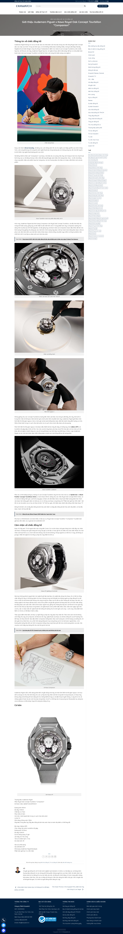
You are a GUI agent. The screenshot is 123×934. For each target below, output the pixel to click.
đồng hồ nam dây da (94, 210)
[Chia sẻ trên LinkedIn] (55, 856)
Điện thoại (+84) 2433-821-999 (23, 917)
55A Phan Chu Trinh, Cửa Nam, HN (49, 909)
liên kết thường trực (67, 862)
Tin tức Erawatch (93, 134)
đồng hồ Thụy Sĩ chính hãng (95, 226)
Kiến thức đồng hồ (56, 19)
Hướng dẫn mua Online (94, 923)
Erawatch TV (92, 76)
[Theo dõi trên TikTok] (91, 1)
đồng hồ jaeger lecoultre (95, 198)
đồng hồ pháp (92, 218)
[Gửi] (84, 6)
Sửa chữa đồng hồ (70, 12)
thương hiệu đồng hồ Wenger (96, 162)
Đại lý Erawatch (93, 64)
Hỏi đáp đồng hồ (93, 82)
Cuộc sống (91, 58)
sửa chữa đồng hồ (93, 109)
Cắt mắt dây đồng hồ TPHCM (71, 912)
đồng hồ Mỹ (91, 208)
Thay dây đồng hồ (93, 115)
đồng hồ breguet (93, 180)
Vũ (69, 31)
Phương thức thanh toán (94, 918)
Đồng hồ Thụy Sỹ (41, 12)
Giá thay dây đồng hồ (69, 918)
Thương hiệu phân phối (95, 127)
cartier (104, 157)
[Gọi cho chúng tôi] (94, 1)
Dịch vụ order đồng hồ (80, 1)
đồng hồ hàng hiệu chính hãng (96, 195)
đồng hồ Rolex (92, 220)
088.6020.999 (23, 920)
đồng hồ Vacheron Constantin (96, 236)
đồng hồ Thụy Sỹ (93, 228)
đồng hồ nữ (103, 210)
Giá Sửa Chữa (83, 12)
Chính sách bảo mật (93, 912)
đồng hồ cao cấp (93, 182)
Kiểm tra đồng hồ (93, 88)
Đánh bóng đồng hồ (94, 67)
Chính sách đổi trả (92, 915)
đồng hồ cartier (102, 182)
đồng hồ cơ (91, 185)
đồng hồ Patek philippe (94, 215)
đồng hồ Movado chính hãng (96, 205)
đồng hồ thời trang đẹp (94, 223)
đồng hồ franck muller (102, 188)
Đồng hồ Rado (99, 172)
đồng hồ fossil (92, 188)
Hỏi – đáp (91, 79)
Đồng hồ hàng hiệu (102, 170)
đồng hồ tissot (92, 233)
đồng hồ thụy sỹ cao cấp (95, 231)
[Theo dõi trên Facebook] (88, 1)
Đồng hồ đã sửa (93, 70)
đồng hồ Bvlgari (102, 180)
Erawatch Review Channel (96, 73)
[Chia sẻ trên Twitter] (46, 856)
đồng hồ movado (93, 203)
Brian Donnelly (29, 148)
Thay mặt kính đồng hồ (95, 118)
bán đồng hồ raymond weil (95, 157)
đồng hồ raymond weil (102, 218)
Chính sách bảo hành (93, 909)
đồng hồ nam (99, 208)
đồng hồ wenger (93, 238)
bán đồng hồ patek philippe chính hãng (98, 155)
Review (90, 100)
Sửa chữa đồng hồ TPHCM (96, 112)
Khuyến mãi (91, 85)
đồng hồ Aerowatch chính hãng (96, 177)
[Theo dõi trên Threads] (92, 1)
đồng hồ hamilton (93, 190)
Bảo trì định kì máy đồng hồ (96, 49)
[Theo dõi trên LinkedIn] (96, 1)
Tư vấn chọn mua (93, 140)
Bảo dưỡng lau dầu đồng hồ (96, 46)
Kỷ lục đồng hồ (92, 97)
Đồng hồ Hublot (92, 170)
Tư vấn (90, 137)
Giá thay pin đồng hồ (69, 906)
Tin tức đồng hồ (68, 19)
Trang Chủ (22, 12)
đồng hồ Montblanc (93, 200)
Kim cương (91, 94)
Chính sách (91, 55)
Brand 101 (91, 52)
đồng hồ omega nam (94, 213)
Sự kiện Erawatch (93, 106)
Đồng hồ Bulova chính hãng (95, 167)
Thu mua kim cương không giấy (72, 923)
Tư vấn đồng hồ (93, 143)
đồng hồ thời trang (101, 220)
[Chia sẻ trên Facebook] (43, 856)
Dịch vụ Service (92, 61)
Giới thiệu (31, 12)
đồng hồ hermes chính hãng (95, 193)
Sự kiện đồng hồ (93, 103)
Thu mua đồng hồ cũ (96, 12)
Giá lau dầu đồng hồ (69, 915)
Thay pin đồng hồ (93, 121)
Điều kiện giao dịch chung (94, 906)
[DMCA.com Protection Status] (61, 929)
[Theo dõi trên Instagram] (89, 1)
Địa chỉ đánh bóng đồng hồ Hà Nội (73, 909)
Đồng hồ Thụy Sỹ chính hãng (95, 175)
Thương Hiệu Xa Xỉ (56, 12)
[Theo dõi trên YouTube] (97, 1)
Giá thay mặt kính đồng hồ (70, 920)
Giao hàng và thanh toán (94, 920)
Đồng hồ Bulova (93, 165)
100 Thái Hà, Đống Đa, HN (47, 906)
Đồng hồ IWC (92, 172)
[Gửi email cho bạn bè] (49, 856)
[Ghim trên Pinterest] (52, 856)
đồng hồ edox (99, 185)
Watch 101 (91, 146)
